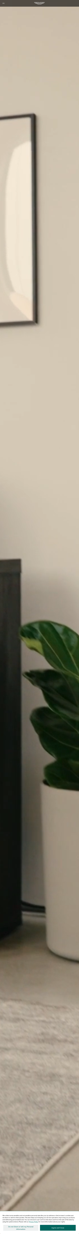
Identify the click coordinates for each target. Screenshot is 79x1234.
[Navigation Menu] (3, 3)
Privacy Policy (33, 1222)
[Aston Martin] (39, 3)
